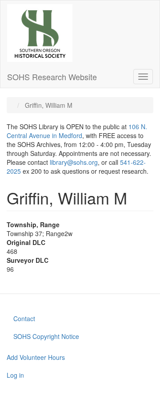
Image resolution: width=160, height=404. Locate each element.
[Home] (39, 33)
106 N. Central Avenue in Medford (77, 131)
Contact (24, 318)
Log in (15, 375)
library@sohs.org (74, 162)
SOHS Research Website (52, 76)
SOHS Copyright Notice (46, 336)
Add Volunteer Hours (36, 357)
